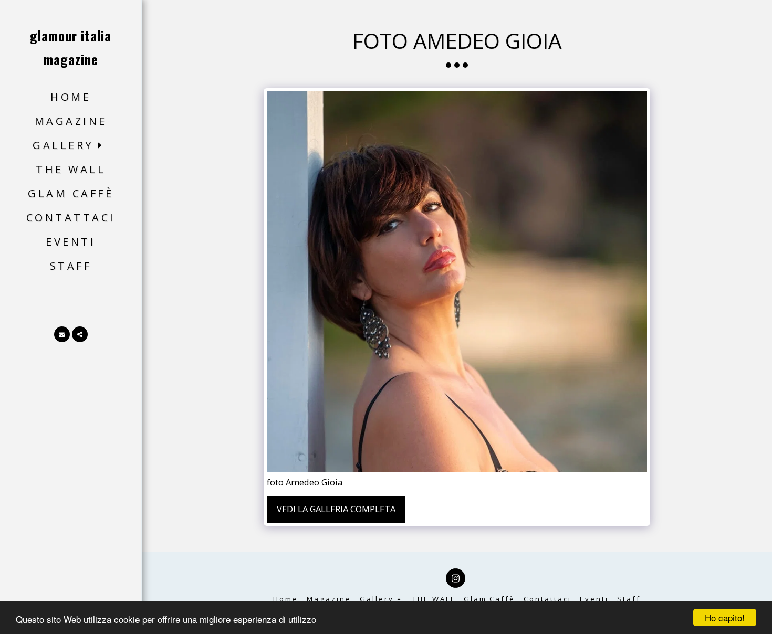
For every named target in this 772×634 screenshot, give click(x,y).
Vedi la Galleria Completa (336, 509)
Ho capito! (725, 617)
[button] (71, 145)
